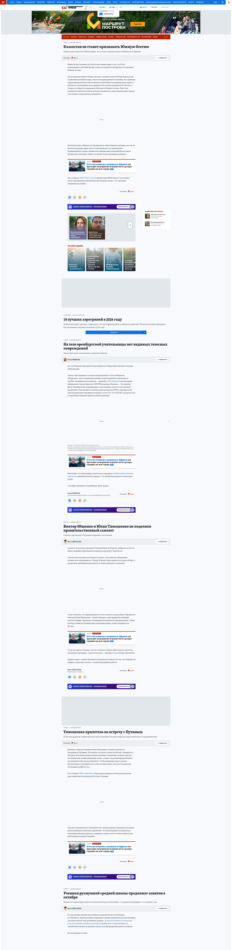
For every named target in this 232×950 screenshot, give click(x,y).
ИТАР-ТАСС (85, 178)
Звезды (78, 2)
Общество (51, 2)
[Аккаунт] (229, 2)
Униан (116, 652)
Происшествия (138, 2)
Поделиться (163, 58)
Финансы (200, 2)
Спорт (115, 2)
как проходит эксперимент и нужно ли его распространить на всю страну (109, 166)
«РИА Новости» (113, 381)
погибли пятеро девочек (122, 473)
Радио (145, 7)
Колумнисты (125, 2)
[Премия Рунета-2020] (89, 7)
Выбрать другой (108, 13)
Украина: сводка (101, 37)
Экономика (61, 2)
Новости (74, 37)
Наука (108, 2)
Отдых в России (120, 37)
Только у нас (82, 37)
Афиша (155, 37)
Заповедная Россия (133, 37)
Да (101, 13)
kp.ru (75, 58)
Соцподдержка (98, 2)
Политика (41, 2)
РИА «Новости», (86, 773)
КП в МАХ (110, 37)
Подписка (165, 7)
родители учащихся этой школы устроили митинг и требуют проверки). (100, 922)
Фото (12, 2)
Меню (3, 2)
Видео (18, 2)
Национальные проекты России (158, 2)
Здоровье (86, 2)
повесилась (72, 476)
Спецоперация (29, 2)
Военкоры (91, 37)
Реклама (154, 7)
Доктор (191, 2)
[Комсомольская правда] (72, 7)
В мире (70, 2)
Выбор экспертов (179, 2)
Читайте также (67, 315)
